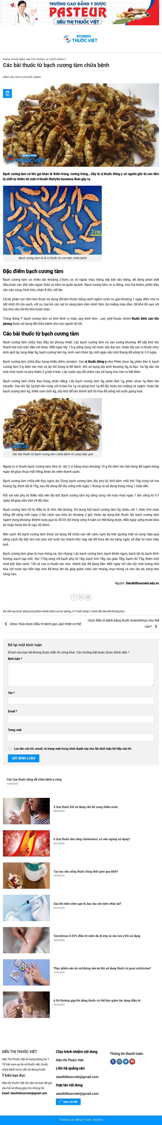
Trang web (15, 730)
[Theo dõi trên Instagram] (119, 1062)
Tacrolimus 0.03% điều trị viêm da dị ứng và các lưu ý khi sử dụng (97, 936)
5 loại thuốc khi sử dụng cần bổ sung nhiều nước (86, 807)
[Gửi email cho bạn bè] (81, 597)
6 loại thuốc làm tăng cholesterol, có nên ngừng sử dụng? (92, 839)
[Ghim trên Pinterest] (88, 597)
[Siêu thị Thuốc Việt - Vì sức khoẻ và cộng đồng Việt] (81, 39)
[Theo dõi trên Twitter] (126, 1062)
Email (12, 711)
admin (37, 77)
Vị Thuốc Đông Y (56, 59)
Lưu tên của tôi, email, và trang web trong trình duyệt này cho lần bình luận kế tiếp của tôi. (73, 748)
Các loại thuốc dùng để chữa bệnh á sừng (34, 779)
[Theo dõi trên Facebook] (113, 1062)
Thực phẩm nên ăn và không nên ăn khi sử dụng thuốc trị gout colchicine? (102, 968)
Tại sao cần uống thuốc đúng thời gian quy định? (86, 871)
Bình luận (15, 659)
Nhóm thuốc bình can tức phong (24, 59)
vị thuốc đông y (96, 361)
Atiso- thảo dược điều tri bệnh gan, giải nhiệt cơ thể (45, 624)
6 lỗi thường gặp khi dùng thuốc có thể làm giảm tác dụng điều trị (97, 1000)
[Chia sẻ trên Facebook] (74, 597)
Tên (11, 693)
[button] (5, 39)
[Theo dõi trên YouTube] (132, 1062)
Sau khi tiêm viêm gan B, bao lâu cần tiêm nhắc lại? (87, 904)
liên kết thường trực (114, 611)
